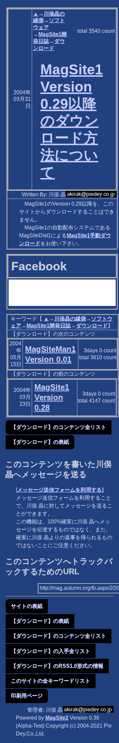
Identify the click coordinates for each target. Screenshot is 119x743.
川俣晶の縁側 (70, 318)
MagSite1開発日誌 (48, 325)
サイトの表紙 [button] (27, 606)
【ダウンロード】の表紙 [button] (40, 442)
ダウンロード (92, 325)
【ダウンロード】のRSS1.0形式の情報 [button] (57, 666)
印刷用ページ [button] (27, 695)
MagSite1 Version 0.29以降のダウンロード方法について (71, 120)
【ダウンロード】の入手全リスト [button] (50, 651)
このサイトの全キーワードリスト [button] (50, 681)
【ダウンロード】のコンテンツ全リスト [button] (58, 427)
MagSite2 (56, 718)
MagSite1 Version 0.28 (51, 397)
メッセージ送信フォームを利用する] (60, 490)
